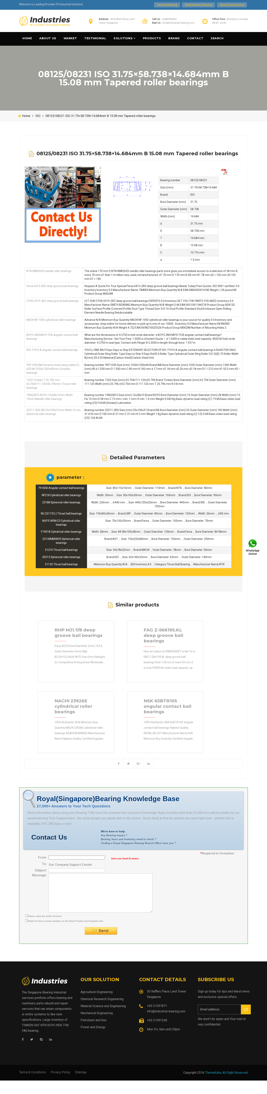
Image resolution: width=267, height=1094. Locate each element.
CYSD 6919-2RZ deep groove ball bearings (52, 300)
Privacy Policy (60, 1072)
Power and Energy (93, 1027)
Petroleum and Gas (94, 1020)
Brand (174, 38)
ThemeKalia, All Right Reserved (226, 1072)
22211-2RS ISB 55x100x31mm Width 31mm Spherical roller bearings (53, 411)
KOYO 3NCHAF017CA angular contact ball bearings (52, 336)
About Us (47, 38)
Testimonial (95, 38)
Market (70, 38)
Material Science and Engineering (103, 1006)
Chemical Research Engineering (102, 999)
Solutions (123, 38)
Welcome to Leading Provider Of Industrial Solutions (51, 4)
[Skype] (41, 1039)
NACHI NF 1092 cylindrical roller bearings (51, 319)
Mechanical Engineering (97, 1013)
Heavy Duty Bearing (232, 4)
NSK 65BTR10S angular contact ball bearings (167, 706)
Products (152, 38)
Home (27, 38)
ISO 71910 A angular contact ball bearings (52, 349)
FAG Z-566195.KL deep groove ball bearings (163, 635)
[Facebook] (23, 1039)
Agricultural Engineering (97, 992)
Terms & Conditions (32, 1072)
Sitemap (81, 1072)
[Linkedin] (50, 1039)
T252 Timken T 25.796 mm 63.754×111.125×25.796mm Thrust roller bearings (51, 383)
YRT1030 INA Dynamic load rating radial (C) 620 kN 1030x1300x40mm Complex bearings (52, 368)
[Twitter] (31, 1039)
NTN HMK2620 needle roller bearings (48, 271)
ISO (37, 116)
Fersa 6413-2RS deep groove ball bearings (52, 286)
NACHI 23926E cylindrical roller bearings (73, 706)
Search (217, 38)
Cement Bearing (167, 4)
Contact (195, 38)
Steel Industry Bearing (198, 4)
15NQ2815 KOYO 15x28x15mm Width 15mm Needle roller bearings (49, 396)
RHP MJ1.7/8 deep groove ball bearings (78, 632)
